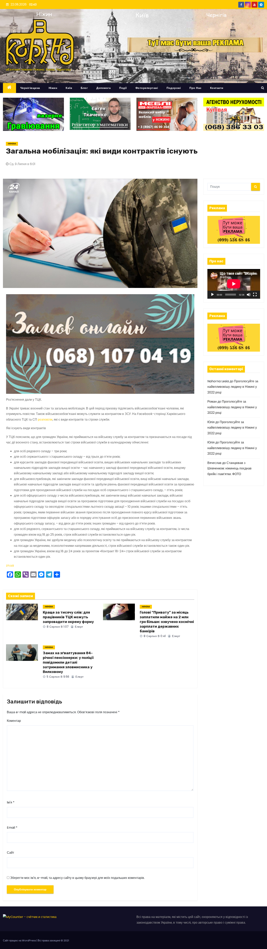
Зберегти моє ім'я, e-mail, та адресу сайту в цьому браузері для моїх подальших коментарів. (77, 878)
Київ (69, 88)
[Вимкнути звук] (249, 295)
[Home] (9, 88)
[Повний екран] (255, 295)
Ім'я (10, 802)
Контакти (216, 88)
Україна (12, 143)
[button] (262, 88)
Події (123, 88)
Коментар (14, 720)
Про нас (195, 88)
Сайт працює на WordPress (20, 940)
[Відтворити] (212, 295)
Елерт (78, 627)
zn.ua (10, 565)
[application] (233, 284)
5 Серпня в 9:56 (57, 677)
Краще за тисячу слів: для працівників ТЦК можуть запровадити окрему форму (68, 617)
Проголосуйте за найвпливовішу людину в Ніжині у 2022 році (232, 387)
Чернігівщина (30, 88)
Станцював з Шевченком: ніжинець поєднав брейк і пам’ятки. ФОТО (229, 468)
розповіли (45, 419)
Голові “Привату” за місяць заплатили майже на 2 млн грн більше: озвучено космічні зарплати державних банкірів (167, 621)
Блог (84, 88)
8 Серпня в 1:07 (57, 627)
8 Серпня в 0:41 (154, 636)
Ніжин (53, 88)
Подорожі (174, 88)
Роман (212, 401)
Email (12, 827)
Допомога (103, 88)
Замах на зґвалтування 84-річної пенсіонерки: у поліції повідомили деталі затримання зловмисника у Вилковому (68, 662)
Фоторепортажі (146, 88)
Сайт (10, 852)
